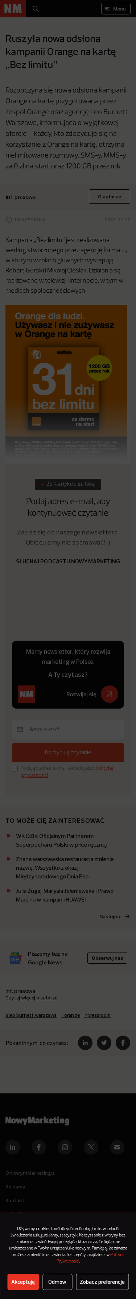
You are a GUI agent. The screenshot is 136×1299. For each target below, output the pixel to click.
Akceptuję (23, 1281)
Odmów (57, 1281)
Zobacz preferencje (102, 1281)
